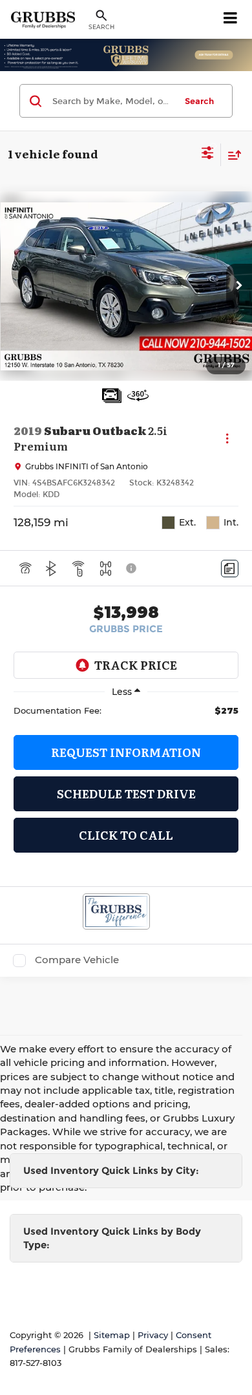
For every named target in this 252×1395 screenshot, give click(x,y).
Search (199, 101)
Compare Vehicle (77, 960)
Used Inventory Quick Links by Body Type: (112, 1238)
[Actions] (227, 438)
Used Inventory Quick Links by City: (111, 1170)
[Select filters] (208, 154)
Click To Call (126, 835)
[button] (239, 286)
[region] (126, 710)
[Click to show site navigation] (230, 19)
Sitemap (112, 1335)
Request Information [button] (126, 752)
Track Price (135, 665)
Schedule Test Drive (126, 793)
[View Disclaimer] (132, 568)
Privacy (153, 1335)
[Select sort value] (231, 155)
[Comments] (229, 568)
